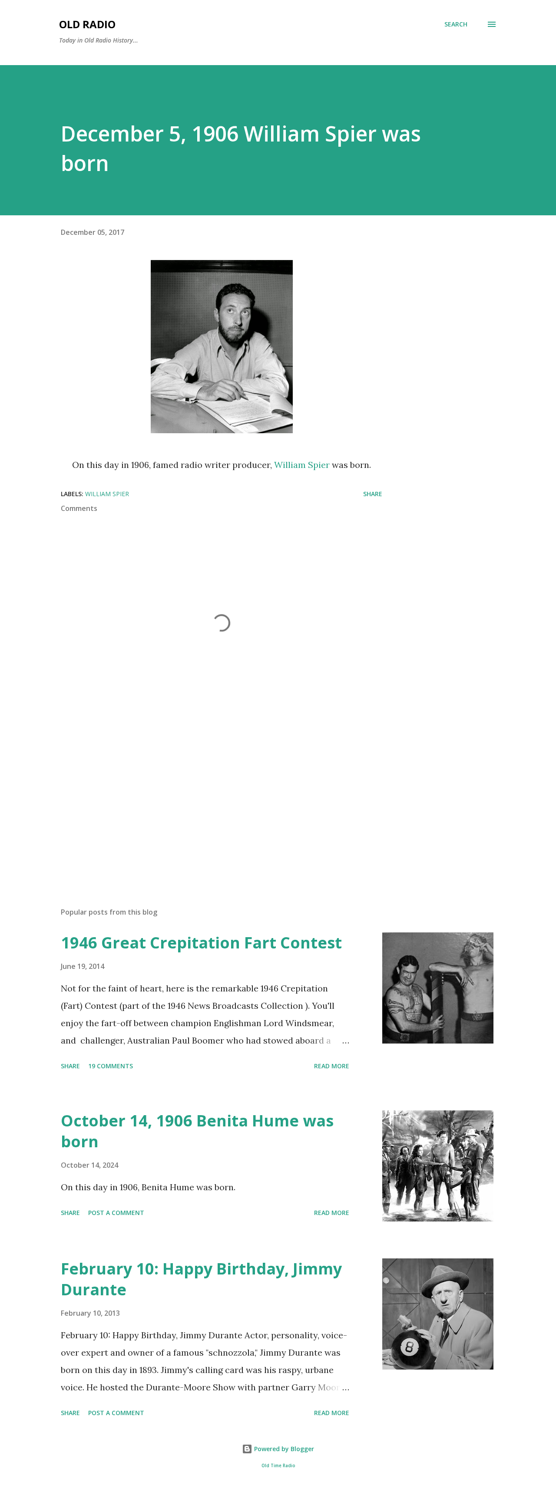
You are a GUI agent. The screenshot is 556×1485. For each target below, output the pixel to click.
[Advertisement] (207, 799)
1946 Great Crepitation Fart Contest (201, 942)
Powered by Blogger (283, 1449)
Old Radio (87, 24)
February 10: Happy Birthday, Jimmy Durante (201, 1279)
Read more (331, 1066)
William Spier (302, 464)
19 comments (110, 1066)
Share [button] (372, 494)
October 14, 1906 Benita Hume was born (197, 1131)
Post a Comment (116, 1212)
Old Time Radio (278, 1466)
